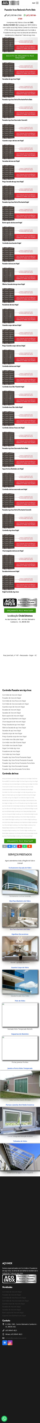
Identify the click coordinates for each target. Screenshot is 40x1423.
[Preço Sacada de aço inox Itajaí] (20, 172)
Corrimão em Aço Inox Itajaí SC (10, 797)
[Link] (10, 2)
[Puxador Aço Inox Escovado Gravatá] (20, 110)
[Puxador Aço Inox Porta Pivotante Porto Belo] (20, 90)
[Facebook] (4, 1342)
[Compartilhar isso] (9, 846)
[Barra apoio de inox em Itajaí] (20, 213)
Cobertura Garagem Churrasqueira (20, 1173)
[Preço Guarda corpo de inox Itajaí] (20, 336)
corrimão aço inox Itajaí (26, 784)
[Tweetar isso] (14, 846)
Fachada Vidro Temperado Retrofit (20, 1029)
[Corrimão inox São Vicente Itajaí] (20, 377)
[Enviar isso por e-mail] (4, 846)
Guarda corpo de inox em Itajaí (12, 140)
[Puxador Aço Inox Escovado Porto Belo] (20, 439)
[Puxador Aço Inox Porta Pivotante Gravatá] (20, 500)
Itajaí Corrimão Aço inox (10, 592)
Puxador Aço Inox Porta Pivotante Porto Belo (17, 99)
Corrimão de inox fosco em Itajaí (13, 428)
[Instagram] (10, 1342)
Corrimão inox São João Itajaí (12, 407)
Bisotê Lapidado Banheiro (20, 962)
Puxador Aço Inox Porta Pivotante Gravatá (16, 510)
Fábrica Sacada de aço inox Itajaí (13, 284)
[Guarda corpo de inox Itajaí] (20, 316)
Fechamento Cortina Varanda (20, 896)
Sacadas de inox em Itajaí (11, 161)
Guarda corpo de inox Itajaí (11, 325)
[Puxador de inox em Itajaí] (20, 254)
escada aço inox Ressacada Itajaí (24, 836)
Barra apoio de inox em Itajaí (12, 222)
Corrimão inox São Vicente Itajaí (13, 387)
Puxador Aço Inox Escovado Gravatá (14, 120)
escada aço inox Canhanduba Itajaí (24, 814)
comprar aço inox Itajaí (25, 778)
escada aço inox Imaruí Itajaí (19, 825)
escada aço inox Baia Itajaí (26, 806)
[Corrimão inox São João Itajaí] (20, 398)
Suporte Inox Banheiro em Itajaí (12, 469)
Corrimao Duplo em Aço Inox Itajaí (29, 781)
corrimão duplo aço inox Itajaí (13, 795)
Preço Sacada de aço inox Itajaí (12, 181)
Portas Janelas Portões (20, 1062)
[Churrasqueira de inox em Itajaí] (20, 541)
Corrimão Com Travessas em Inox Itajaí (23, 789)
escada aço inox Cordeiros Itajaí (22, 819)
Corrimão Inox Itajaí (24, 797)
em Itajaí (10, 803)
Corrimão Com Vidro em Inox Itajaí (11, 792)
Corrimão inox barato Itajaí (11, 243)
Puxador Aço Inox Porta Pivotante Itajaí (15, 202)
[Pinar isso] (19, 846)
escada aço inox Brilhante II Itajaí (25, 808)
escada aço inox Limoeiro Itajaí (19, 830)
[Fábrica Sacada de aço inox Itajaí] (20, 275)
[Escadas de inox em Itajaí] (20, 562)
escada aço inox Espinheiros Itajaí (22, 822)
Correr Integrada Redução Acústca (20, 1136)
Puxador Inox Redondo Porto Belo (19, 9)
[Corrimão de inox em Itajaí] (20, 357)
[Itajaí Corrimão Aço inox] (20, 582)
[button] (4, 1419)
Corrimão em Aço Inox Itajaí (28, 795)
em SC (14, 803)
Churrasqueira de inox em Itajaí (12, 551)
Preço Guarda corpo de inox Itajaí (13, 346)
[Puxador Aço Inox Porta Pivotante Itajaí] (20, 192)
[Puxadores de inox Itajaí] (20, 295)
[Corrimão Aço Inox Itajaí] (20, 521)
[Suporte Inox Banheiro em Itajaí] (20, 459)
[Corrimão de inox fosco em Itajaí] (20, 418)
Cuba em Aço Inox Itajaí (19, 800)
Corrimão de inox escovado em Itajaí (14, 489)
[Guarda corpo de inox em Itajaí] (20, 131)
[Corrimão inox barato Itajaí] (20, 233)
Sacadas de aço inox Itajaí (11, 79)
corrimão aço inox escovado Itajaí (11, 784)
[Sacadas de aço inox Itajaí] (20, 69)
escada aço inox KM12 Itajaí (16, 827)
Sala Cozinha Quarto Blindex (20, 1100)
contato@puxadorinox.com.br (16, 1338)
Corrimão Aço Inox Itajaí (10, 530)
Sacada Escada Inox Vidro (20, 996)
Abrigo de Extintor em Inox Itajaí (10, 778)
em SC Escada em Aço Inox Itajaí (24, 803)
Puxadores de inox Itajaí (10, 305)
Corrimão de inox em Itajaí (11, 366)
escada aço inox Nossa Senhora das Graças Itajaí (21, 833)
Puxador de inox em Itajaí (10, 263)
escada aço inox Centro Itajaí (22, 817)
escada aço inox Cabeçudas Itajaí (23, 811)
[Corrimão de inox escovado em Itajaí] (20, 480)
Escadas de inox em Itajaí (10, 571)
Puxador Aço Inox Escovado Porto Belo (15, 448)
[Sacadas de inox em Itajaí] (20, 151)
